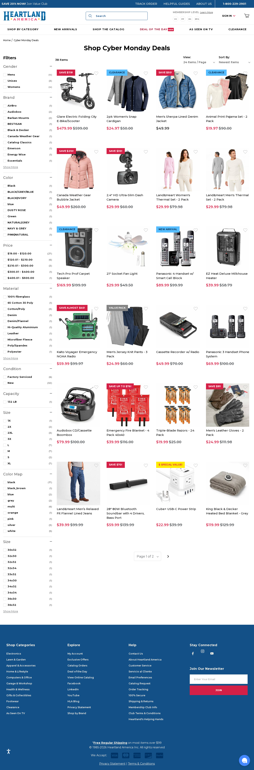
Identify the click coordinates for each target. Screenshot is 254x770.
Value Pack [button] (117, 307)
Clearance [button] (117, 72)
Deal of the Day (77, 671)
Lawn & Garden (16, 659)
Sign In (227, 15)
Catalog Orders (77, 665)
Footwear (12, 701)
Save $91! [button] (214, 386)
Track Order (146, 4)
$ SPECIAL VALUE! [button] (170, 464)
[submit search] (89, 16)
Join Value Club (37, 4)
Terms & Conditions (141, 763)
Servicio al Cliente (140, 671)
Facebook (74, 683)
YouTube (73, 695)
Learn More (206, 12)
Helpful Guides (177, 4)
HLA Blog (73, 701)
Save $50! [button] (165, 72)
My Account (75, 653)
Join (219, 690)
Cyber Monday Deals (26, 40)
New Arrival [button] (168, 229)
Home (7, 40)
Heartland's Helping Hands (146, 719)
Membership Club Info (143, 707)
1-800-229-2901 (234, 4)
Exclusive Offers (78, 659)
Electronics (13, 653)
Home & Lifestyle (17, 671)
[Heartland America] (24, 15)
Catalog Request (139, 683)
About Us (204, 4)
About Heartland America (145, 659)
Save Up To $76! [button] (120, 386)
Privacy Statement (79, 707)
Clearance (12, 707)
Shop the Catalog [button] (108, 29)
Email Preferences (140, 677)
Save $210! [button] (66, 150)
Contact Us (136, 653)
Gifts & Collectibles (18, 695)
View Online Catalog (80, 677)
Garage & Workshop (19, 683)
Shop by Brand (76, 713)
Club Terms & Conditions (145, 713)
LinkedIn (73, 689)
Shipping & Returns (141, 701)
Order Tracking (138, 689)
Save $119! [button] (66, 72)
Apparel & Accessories (21, 665)
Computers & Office (19, 677)
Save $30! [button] (115, 150)
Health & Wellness (18, 689)
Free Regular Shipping (110, 743)
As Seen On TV (15, 713)
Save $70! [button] (115, 464)
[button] (78, 128)
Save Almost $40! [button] (72, 307)
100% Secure (137, 695)
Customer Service (140, 665)
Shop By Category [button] (22, 29)
